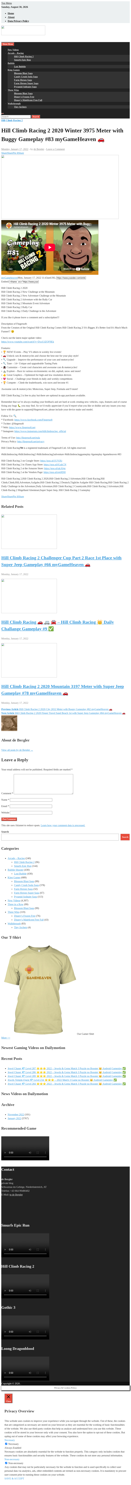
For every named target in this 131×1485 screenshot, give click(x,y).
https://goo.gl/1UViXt (51, 460)
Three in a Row (15, 904)
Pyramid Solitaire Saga (25, 87)
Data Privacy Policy (18, 21)
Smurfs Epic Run (22, 60)
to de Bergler (16, 1194)
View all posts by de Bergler (17, 750)
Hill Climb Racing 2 (24, 56)
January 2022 (14, 1118)
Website (5, 812)
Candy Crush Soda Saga (26, 76)
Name (5, 799)
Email (5, 806)
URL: (53, 277)
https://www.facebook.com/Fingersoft (33, 419)
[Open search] (2, 113)
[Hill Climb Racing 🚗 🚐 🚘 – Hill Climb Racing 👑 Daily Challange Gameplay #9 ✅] (29, 612)
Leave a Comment (55, 149)
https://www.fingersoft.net (22, 427)
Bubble (11, 63)
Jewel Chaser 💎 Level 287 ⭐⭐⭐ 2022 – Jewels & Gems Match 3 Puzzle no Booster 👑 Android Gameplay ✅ (67, 1068)
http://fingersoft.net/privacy (30, 441)
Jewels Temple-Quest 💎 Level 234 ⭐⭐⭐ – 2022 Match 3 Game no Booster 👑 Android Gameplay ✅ (62, 1080)
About (11, 17)
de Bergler (39, 149)
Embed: (5, 281)
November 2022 (16, 1114)
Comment (7, 793)
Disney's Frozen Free (24, 916)
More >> (5, 1037)
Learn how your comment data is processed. (63, 825)
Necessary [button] (9, 1440)
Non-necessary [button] (11, 1459)
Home (11, 13)
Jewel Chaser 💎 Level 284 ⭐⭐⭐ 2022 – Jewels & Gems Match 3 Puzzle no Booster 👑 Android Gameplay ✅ (67, 1083)
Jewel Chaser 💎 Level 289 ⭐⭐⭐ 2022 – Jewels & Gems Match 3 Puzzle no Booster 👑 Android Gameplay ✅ (67, 1076)
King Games (14, 70)
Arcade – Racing (16, 53)
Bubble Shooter (15, 869)
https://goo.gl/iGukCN (55, 464)
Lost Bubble (20, 66)
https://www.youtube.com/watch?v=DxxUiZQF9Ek (27, 341)
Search (5, 831)
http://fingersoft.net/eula (28, 437)
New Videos (13, 50)
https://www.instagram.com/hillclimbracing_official (40, 431)
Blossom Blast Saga (23, 73)
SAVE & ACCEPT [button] (14, 1478)
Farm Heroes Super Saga (26, 83)
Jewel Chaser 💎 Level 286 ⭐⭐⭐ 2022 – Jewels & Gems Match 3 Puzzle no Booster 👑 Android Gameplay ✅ (67, 1072)
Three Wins (13, 90)
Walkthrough (14, 103)
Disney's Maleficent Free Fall (29, 919)
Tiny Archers (20, 107)
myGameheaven (9, 277)
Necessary (13, 1444)
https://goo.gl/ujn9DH (55, 472)
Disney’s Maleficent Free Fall (28, 100)
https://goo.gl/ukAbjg (55, 468)
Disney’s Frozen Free (24, 97)
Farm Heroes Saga (23, 80)
